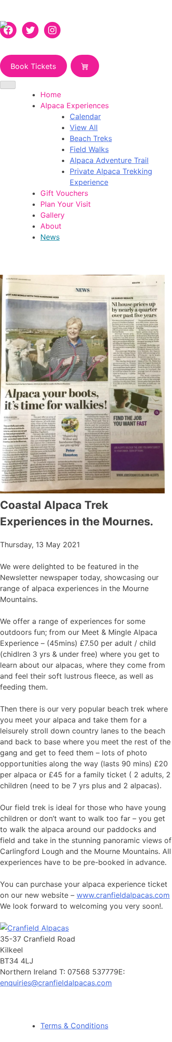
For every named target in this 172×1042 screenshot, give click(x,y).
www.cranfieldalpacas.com (123, 895)
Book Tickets (33, 66)
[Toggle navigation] (8, 85)
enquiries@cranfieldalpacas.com (56, 982)
